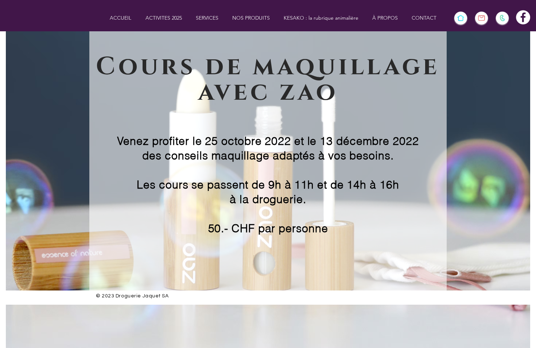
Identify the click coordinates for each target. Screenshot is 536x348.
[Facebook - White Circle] (523, 17)
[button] (163, 18)
